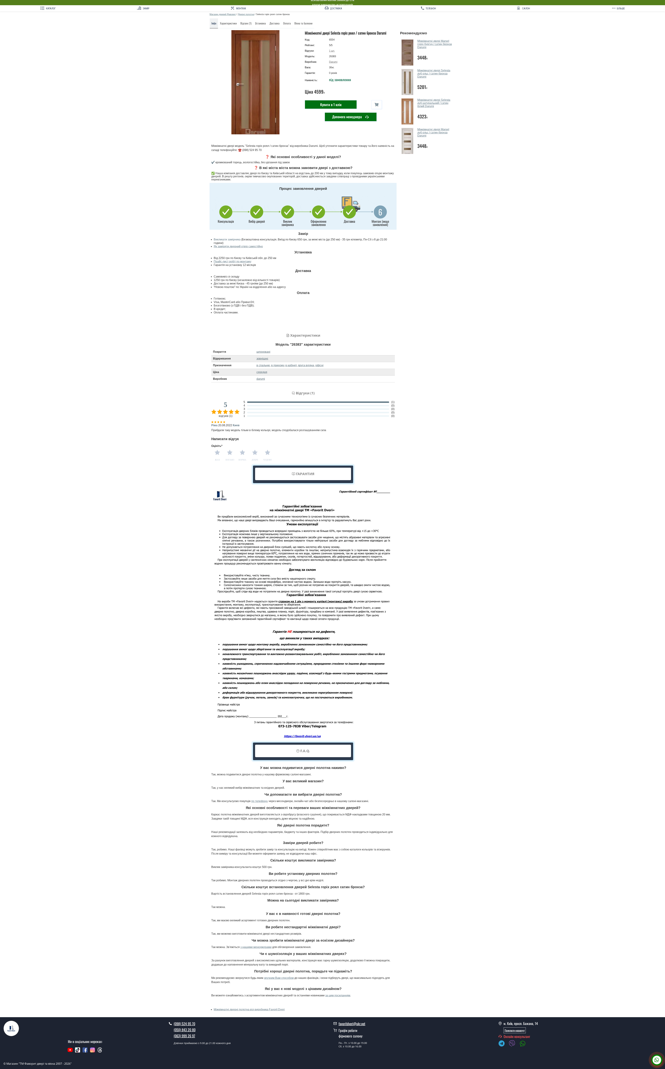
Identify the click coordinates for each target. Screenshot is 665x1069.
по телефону (259, 801)
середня (261, 372)
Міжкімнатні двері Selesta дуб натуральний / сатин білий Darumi (433, 103)
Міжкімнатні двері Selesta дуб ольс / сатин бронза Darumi (433, 73)
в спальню (263, 365)
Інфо (213, 23)
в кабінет (290, 365)
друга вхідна (306, 365)
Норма (242, 460)
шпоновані (263, 351)
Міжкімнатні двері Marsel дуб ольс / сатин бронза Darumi (433, 132)
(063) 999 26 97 (184, 1035)
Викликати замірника (227, 239)
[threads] (100, 1051)
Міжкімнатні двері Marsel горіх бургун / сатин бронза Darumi (434, 44)
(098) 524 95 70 (184, 1023)
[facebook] (85, 1051)
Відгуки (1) (245, 23)
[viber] (514, 1044)
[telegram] (503, 1044)
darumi (260, 378)
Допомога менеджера (347, 116)
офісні (319, 365)
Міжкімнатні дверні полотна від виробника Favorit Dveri (249, 1009)
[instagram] (93, 1051)
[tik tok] (77, 1051)
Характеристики (228, 23)
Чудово (267, 460)
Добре (255, 460)
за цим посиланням (337, 995)
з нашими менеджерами (256, 947)
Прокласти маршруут (515, 1030)
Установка (260, 23)
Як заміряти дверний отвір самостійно (238, 246)
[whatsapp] (524, 1044)
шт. (332, 50)
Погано (229, 460)
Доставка (274, 23)
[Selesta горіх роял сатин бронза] (255, 82)
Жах (217, 460)
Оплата (287, 23)
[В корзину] (376, 104)
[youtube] (70, 1051)
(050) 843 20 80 (185, 1029)
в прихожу (277, 365)
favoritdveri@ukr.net (352, 1023)
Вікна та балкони (303, 23)
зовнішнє (262, 358)
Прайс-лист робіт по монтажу (232, 261)
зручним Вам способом (279, 977)
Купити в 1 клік (331, 104)
